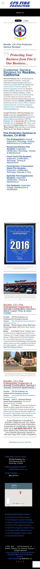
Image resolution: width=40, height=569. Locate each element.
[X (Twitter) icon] (19, 561)
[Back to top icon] (35, 564)
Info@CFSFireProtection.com (18, 469)
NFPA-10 (21, 85)
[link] (20, 246)
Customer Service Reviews (20, 95)
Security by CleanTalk (24, 442)
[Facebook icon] (16, 561)
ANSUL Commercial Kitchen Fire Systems (20, 522)
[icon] (23, 561)
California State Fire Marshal (12, 87)
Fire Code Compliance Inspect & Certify (19, 533)
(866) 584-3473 (13, 475)
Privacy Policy (10, 552)
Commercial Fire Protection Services (18, 517)
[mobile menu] (3, 3)
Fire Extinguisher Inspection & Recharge (19, 520)
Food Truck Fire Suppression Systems (19, 525)
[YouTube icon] (21, 561)
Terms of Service (21, 552)
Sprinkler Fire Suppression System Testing (20, 528)
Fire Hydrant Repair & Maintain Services (19, 530)
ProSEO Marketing (13, 558)
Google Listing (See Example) (13, 117)
